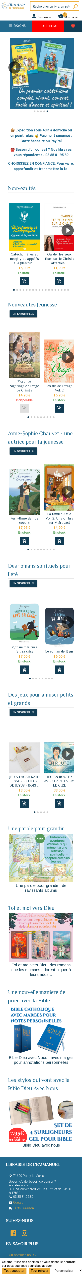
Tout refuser (39, 1271)
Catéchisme (49, 26)
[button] (12, 78)
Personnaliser (64, 1271)
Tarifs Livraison (21, 1208)
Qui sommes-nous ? (22, 1255)
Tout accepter (14, 1271)
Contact (16, 1202)
